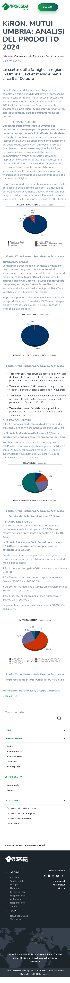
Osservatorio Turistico (18, 818)
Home (8, 730)
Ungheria (28, 954)
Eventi (9, 790)
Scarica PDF (10, 696)
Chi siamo (15, 877)
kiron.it (61, 888)
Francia (57, 954)
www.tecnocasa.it (14, 845)
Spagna (18, 954)
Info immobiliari (15, 751)
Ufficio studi (12, 800)
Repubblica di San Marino (44, 958)
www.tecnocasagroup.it (35, 981)
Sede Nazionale (57, 870)
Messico (39, 954)
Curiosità (11, 761)
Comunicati (12, 785)
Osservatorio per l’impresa (21, 813)
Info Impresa (13, 766)
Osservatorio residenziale (21, 808)
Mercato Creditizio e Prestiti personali (44, 56)
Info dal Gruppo (14, 738)
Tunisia (15, 958)
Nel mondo (15, 888)
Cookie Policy (48, 977)
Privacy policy (21, 977)
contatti (48, 7)
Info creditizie (14, 756)
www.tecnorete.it (36, 845)
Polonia (48, 954)
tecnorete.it (59, 884)
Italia (10, 954)
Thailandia (25, 958)
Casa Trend (12, 823)
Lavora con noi (17, 892)
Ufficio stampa (13, 777)
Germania (35, 961)
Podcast (11, 746)
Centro (18, 56)
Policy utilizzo (35, 977)
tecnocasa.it (59, 881)
